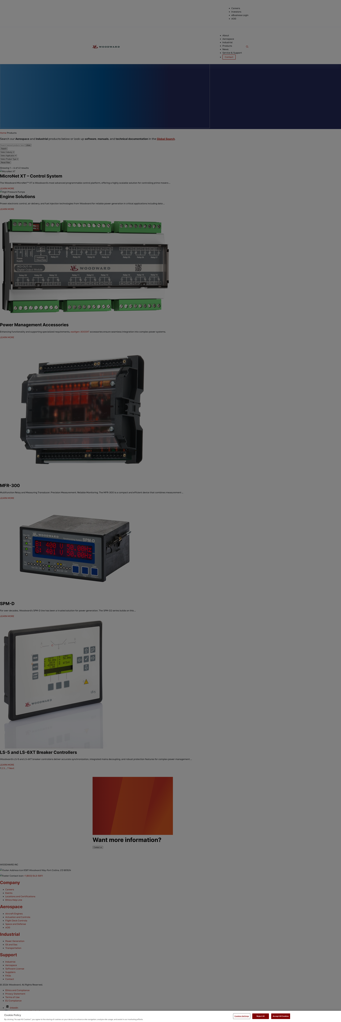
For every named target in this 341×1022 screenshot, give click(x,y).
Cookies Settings (241, 1016)
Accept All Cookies (281, 1016)
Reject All (260, 1016)
